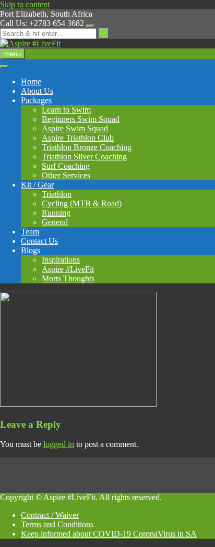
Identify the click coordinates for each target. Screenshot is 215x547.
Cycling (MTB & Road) (82, 203)
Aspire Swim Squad (75, 128)
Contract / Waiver (50, 515)
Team (30, 231)
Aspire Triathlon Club (78, 137)
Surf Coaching (66, 165)
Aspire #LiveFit (68, 269)
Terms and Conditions (57, 524)
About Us (37, 90)
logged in (58, 444)
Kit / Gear (37, 184)
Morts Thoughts (68, 278)
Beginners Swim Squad (81, 119)
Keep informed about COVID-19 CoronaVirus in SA (109, 533)
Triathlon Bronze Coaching (87, 147)
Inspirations (61, 259)
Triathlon (56, 194)
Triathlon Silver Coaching (84, 156)
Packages (36, 100)
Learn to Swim (66, 109)
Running (56, 212)
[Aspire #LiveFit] (30, 43)
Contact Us (39, 241)
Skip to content (25, 4)
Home (31, 81)
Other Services (66, 175)
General (55, 222)
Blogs (30, 250)
